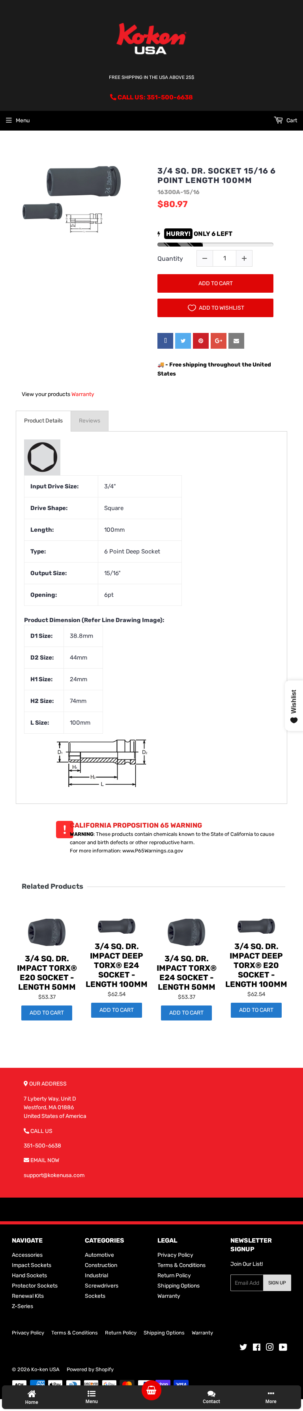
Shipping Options (178, 1285)
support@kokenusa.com (54, 1175)
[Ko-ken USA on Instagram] (270, 1348)
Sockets (95, 1296)
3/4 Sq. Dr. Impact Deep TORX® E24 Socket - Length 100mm (117, 965)
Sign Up (277, 1283)
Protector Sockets (35, 1285)
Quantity (170, 258)
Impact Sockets (31, 1265)
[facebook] (165, 341)
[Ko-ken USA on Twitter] (243, 1348)
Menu (23, 120)
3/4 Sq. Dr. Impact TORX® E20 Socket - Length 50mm (47, 973)
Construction (101, 1265)
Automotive (99, 1255)
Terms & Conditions (181, 1265)
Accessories (27, 1255)
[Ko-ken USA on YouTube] (283, 1348)
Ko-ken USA (45, 1369)
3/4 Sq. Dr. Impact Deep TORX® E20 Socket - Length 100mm (256, 965)
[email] (236, 341)
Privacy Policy (175, 1255)
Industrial (96, 1275)
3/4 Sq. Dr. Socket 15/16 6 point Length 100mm (216, 175)
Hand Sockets (29, 1275)
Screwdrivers (101, 1285)
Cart (291, 120)
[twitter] (183, 341)
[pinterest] (201, 341)
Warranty (82, 394)
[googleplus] (218, 341)
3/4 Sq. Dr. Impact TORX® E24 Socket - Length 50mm (187, 973)
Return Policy (174, 1275)
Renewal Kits (28, 1296)
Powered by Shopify (90, 1369)
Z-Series (22, 1306)
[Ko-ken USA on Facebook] (256, 1348)
